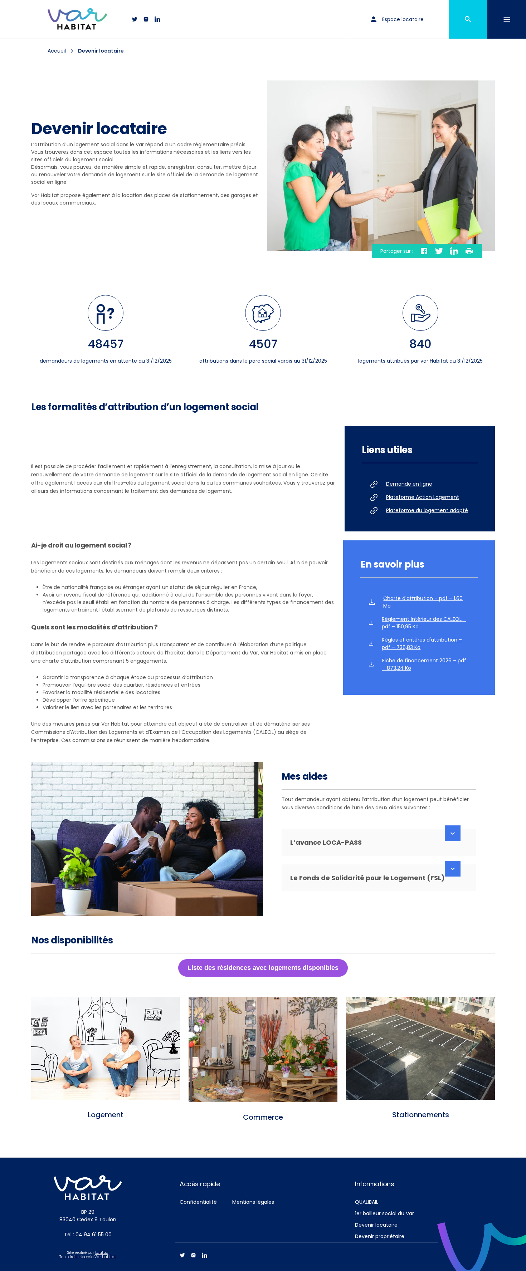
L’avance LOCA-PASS (326, 842)
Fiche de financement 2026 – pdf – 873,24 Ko (424, 664)
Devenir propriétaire (379, 1236)
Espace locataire (403, 19)
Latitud (101, 1252)
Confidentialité (198, 1202)
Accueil (57, 50)
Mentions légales (253, 1202)
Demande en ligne (409, 483)
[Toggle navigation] (506, 19)
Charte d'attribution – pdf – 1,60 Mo (423, 602)
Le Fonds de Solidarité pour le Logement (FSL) (367, 877)
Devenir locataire (376, 1224)
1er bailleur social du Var (384, 1213)
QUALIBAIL (366, 1202)
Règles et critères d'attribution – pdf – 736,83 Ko (422, 643)
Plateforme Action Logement (422, 497)
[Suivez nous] (134, 19)
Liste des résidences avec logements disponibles (263, 967)
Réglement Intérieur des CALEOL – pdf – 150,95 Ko (424, 622)
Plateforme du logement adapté (427, 510)
